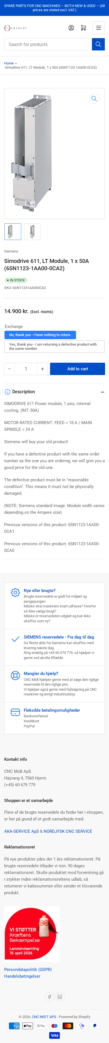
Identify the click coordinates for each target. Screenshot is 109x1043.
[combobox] (54, 44)
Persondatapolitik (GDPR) (28, 969)
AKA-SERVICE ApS (21, 831)
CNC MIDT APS (44, 1017)
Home (9, 63)
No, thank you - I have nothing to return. (40, 335)
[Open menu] (99, 28)
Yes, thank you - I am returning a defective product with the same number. (53, 346)
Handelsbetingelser (22, 976)
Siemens (11, 251)
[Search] (98, 44)
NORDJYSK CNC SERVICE (68, 831)
